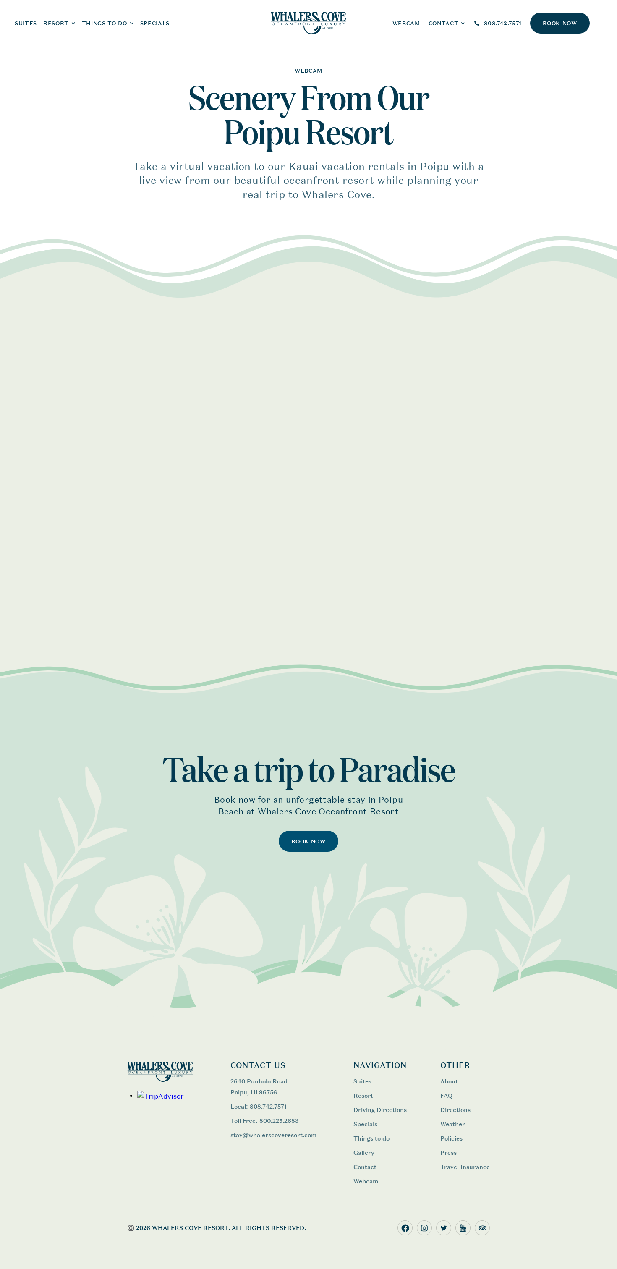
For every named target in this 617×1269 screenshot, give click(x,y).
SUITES (26, 23)
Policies (451, 1138)
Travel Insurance (465, 1167)
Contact (364, 1167)
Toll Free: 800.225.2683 (264, 1121)
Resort (363, 1095)
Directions (455, 1110)
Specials (155, 23)
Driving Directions (380, 1110)
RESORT (56, 23)
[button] (59, 23)
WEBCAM (406, 23)
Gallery (363, 1152)
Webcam (365, 1181)
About (449, 1081)
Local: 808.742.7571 (258, 1106)
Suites (362, 1081)
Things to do (371, 1138)
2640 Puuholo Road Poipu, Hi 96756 (259, 1086)
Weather (452, 1124)
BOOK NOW (560, 23)
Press (448, 1152)
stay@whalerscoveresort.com (273, 1135)
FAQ (446, 1095)
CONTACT (444, 23)
